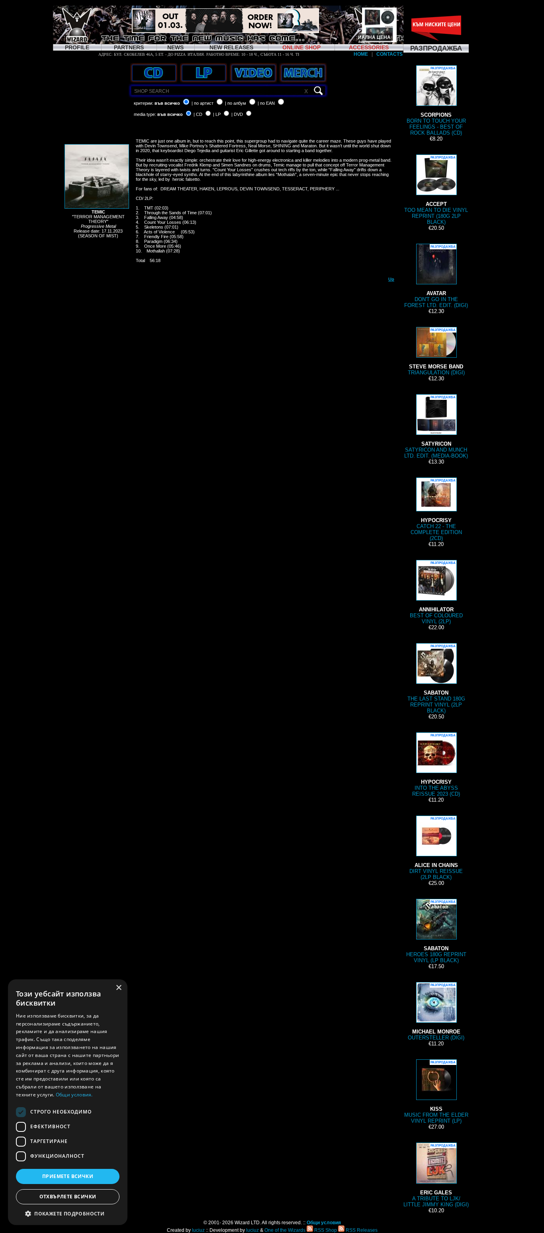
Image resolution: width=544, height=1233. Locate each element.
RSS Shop (325, 1230)
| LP (217, 114)
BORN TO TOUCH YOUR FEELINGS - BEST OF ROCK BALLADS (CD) (436, 101)
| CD (198, 114)
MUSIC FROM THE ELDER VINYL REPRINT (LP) (436, 1092)
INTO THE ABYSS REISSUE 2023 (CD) (436, 765)
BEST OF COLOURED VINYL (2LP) (436, 592)
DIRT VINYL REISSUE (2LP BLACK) (436, 848)
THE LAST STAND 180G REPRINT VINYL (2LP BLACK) (436, 679)
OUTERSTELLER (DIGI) (436, 1012)
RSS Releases (361, 1230)
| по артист (202, 103)
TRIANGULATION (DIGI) (436, 352)
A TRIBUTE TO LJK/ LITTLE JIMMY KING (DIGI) (436, 1176)
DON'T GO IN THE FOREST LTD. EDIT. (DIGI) (436, 276)
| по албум (235, 103)
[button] (67, 1213)
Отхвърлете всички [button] (67, 1196)
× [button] (118, 988)
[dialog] (67, 1102)
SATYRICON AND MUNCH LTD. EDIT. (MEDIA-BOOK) (436, 427)
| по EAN (266, 103)
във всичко (167, 103)
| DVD (237, 114)
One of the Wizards (284, 1230)
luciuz (198, 1230)
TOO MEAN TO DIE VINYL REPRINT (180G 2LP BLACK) (436, 190)
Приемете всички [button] (67, 1176)
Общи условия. (74, 1094)
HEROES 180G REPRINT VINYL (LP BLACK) (436, 931)
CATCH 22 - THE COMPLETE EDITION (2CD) (436, 510)
